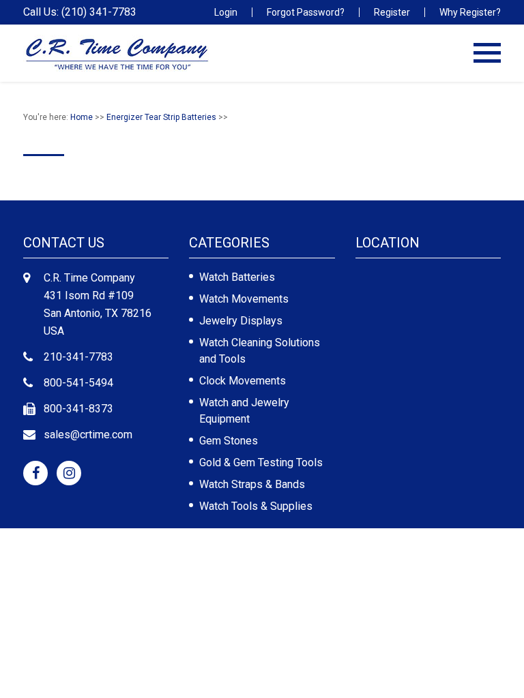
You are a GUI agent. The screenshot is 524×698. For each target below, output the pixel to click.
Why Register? (470, 12)
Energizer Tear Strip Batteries (161, 117)
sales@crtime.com (88, 434)
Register (392, 12)
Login (225, 12)
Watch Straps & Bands (252, 484)
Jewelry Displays (240, 320)
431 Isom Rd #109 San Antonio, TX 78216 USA (97, 313)
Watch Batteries (237, 277)
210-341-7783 (78, 356)
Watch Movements (244, 298)
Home (81, 117)
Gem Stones (228, 440)
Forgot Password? (306, 12)
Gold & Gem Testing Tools (261, 462)
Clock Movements (242, 380)
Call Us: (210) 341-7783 (79, 12)
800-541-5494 (78, 382)
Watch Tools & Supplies (255, 506)
